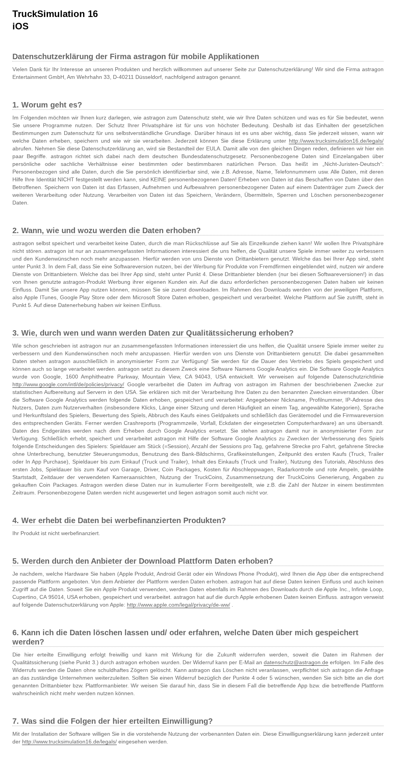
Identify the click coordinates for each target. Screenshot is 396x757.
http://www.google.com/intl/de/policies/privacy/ (68, 384)
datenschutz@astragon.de (296, 662)
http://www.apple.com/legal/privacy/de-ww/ (178, 605)
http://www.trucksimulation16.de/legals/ (336, 141)
